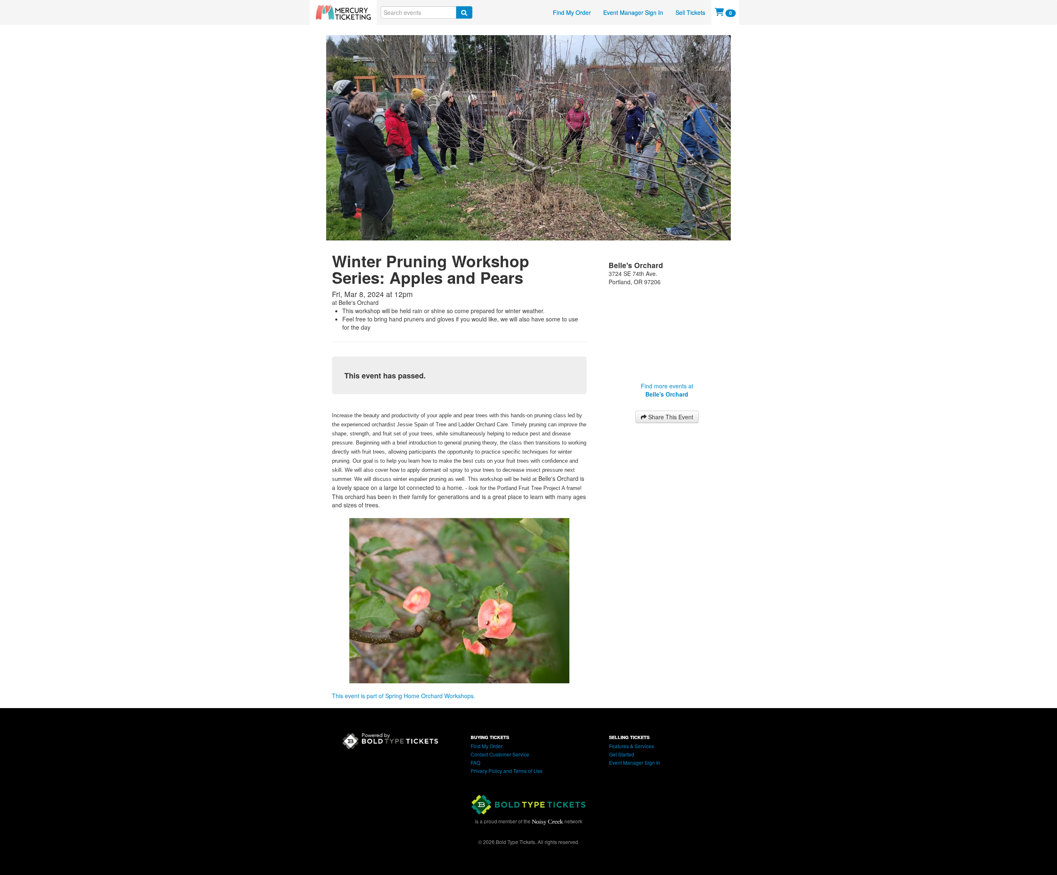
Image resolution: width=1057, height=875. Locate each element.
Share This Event (670, 417)
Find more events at (667, 390)
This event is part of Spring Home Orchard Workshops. (403, 696)
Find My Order (572, 12)
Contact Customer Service (500, 754)
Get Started (621, 754)
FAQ (475, 762)
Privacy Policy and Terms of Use (507, 770)
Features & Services (631, 745)
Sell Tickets (690, 12)
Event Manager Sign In (633, 12)
